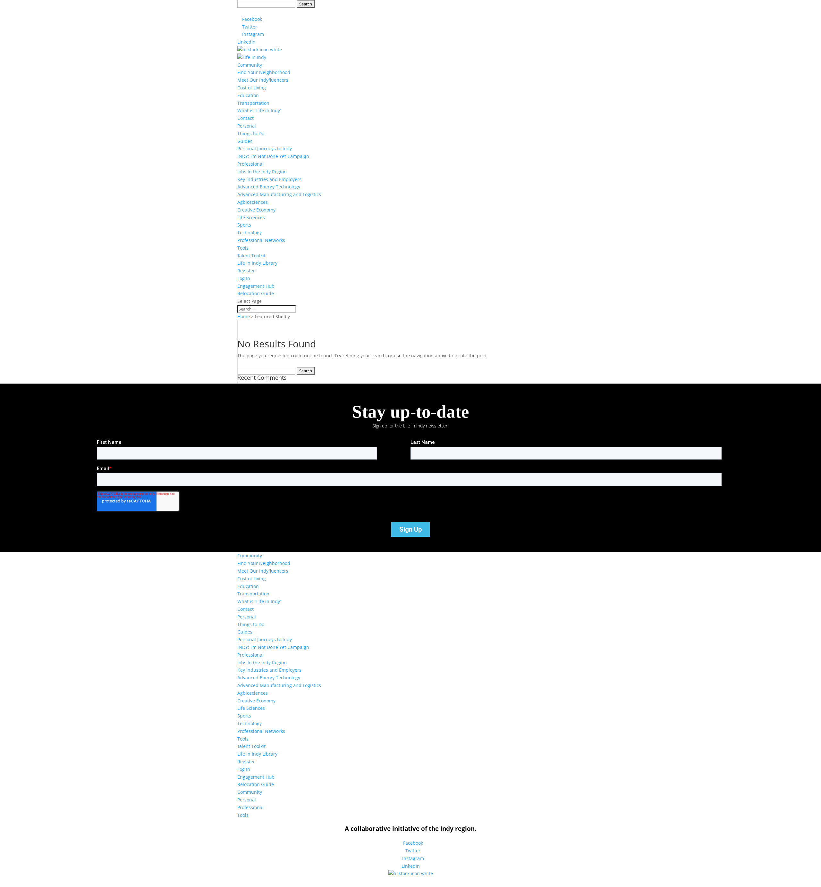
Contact (245, 118)
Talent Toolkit (251, 256)
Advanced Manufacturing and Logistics (279, 194)
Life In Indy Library (257, 263)
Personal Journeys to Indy (264, 148)
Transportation (253, 103)
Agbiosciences (252, 202)
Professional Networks (261, 240)
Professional (250, 164)
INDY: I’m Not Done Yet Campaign (273, 156)
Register (246, 271)
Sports (244, 225)
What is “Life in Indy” (259, 110)
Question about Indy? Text (298, 11)
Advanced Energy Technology (268, 187)
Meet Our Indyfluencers (262, 80)
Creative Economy (256, 210)
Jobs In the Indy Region (262, 172)
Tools (243, 248)
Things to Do (250, 133)
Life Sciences (251, 217)
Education (248, 95)
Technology (249, 232)
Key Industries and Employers (269, 179)
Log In (243, 278)
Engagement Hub (256, 286)
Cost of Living (251, 88)
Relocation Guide (255, 293)
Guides (244, 141)
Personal (246, 126)
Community (249, 65)
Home (243, 316)
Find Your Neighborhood (263, 72)
